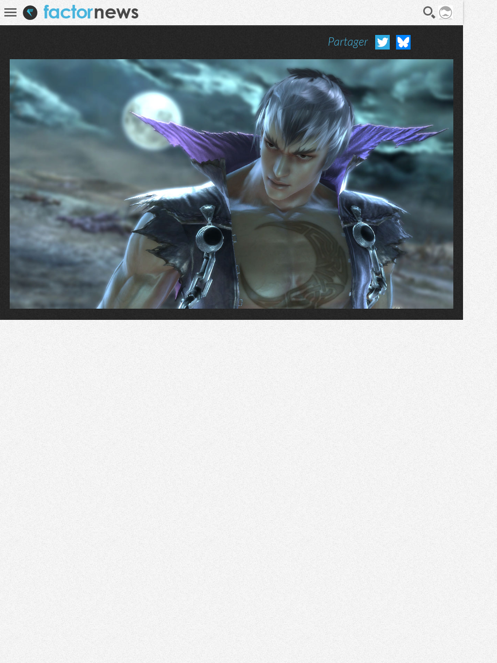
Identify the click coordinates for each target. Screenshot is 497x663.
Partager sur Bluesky (403, 42)
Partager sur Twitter (382, 42)
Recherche (429, 12)
